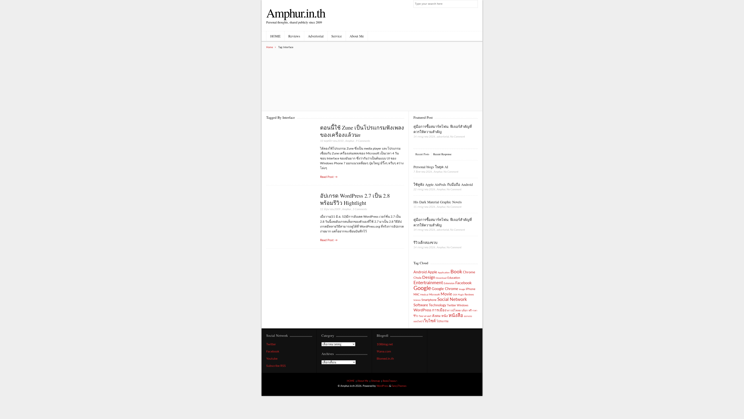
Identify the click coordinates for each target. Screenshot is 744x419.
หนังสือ (456, 315)
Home (269, 47)
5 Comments (360, 209)
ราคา (474, 311)
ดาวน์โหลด (454, 310)
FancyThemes (399, 386)
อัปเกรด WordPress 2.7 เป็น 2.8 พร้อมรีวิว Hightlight (355, 199)
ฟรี (470, 310)
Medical (424, 295)
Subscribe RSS (276, 365)
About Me (357, 36)
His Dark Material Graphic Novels (437, 202)
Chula (417, 277)
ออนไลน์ (417, 321)
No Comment (457, 136)
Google (422, 288)
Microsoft (434, 294)
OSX (455, 295)
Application (444, 273)
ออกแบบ (468, 316)
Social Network (452, 299)
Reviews (294, 36)
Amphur (349, 141)
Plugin (461, 295)
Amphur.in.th (295, 12)
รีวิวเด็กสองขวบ (425, 242)
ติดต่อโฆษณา (390, 381)
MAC (416, 294)
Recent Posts (422, 154)
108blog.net (385, 344)
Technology (437, 305)
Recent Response (442, 154)
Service (336, 36)
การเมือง (439, 310)
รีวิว (415, 316)
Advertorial (316, 36)
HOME (275, 36)
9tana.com (384, 351)
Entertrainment (428, 282)
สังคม (436, 316)
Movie (446, 294)
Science (417, 300)
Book (456, 271)
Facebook (463, 283)
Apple (432, 272)
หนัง (444, 316)
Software (420, 305)
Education (453, 277)
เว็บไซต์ (429, 321)
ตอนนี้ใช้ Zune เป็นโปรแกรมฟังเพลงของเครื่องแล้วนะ (362, 131)
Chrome (469, 272)
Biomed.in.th (385, 358)
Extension (449, 283)
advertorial (443, 136)
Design (428, 277)
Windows (462, 305)
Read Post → (329, 176)
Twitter (451, 305)
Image (462, 289)
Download (441, 278)
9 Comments (363, 141)
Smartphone (429, 300)
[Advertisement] (372, 78)
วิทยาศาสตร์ (425, 316)
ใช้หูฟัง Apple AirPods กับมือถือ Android (443, 184)
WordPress (422, 310)
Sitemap (375, 381)
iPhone (470, 289)
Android (420, 272)
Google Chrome (445, 289)
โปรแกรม (443, 321)
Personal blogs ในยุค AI (430, 166)
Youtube (271, 358)
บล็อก (465, 310)
